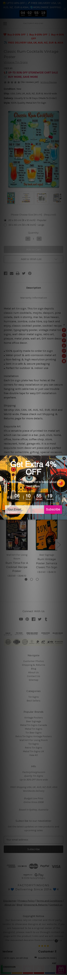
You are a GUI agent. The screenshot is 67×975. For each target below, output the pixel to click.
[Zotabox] (64, 516)
